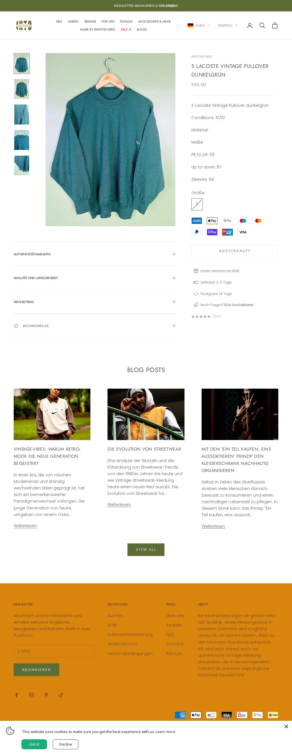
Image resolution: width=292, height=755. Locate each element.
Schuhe (126, 21)
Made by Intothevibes (97, 29)
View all (146, 549)
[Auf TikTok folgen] (61, 695)
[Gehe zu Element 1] (22, 63)
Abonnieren (36, 669)
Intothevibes (201, 56)
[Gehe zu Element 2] (22, 89)
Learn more (165, 731)
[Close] (286, 726)
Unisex (73, 21)
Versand (174, 644)
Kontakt (174, 625)
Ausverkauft (235, 251)
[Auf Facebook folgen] (16, 695)
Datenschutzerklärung (130, 634)
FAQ (170, 634)
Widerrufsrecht (122, 644)
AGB (112, 625)
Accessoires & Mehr (154, 21)
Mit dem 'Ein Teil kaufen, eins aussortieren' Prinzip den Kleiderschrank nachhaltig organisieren (236, 460)
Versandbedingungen (130, 653)
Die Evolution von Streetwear (144, 449)
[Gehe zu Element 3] (22, 114)
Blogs (142, 29)
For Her (108, 21)
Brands (90, 21)
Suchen (115, 616)
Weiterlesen (25, 526)
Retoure (174, 653)
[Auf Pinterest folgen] (46, 695)
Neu (59, 21)
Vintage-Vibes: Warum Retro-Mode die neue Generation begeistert (47, 456)
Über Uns (175, 616)
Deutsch (225, 25)
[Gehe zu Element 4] (22, 140)
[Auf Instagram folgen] (31, 695)
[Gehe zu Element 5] (22, 165)
